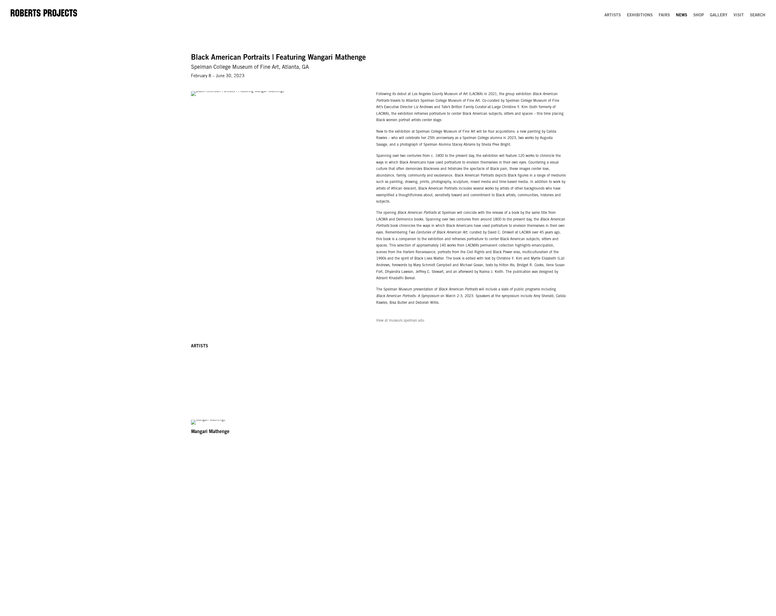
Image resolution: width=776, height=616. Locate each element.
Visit (739, 15)
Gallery (719, 15)
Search (757, 15)
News (681, 15)
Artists (612, 15)
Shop (698, 15)
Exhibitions (640, 15)
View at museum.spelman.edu (400, 321)
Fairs (664, 15)
